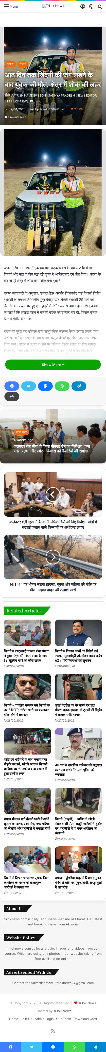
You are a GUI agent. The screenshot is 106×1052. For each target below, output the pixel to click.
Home (13, 1019)
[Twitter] (28, 386)
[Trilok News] (53, 6)
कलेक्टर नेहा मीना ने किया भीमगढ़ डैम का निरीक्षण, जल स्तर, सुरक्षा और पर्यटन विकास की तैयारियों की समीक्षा (52, 448)
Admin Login (44, 1019)
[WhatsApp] (62, 386)
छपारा (10, 64)
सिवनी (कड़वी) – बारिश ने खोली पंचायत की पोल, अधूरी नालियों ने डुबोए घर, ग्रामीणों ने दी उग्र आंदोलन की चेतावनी (78, 825)
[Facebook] (11, 386)
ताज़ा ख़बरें (21, 432)
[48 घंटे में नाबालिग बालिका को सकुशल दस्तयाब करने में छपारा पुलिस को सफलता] (78, 744)
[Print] (11, 396)
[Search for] (99, 8)
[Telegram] (78, 386)
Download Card (85, 1019)
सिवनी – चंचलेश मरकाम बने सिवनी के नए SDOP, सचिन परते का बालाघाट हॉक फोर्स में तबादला (27, 710)
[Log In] (82, 8)
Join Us (26, 1019)
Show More (52, 364)
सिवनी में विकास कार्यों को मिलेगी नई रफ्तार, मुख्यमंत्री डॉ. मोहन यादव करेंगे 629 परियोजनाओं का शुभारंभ (78, 655)
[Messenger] (45, 386)
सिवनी (22, 64)
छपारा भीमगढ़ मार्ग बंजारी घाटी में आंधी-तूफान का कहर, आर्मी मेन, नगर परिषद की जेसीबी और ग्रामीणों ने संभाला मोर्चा (27, 823)
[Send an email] (31, 101)
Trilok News (87, 1003)
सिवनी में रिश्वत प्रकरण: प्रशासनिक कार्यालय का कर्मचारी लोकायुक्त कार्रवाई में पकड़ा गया (26, 882)
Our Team (63, 1019)
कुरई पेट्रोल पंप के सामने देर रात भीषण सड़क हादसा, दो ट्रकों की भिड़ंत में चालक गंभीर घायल (78, 710)
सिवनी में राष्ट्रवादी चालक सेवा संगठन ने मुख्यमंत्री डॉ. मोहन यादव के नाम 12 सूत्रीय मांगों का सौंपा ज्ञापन (26, 655)
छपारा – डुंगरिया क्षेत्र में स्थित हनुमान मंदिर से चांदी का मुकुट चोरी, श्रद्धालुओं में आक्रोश (78, 882)
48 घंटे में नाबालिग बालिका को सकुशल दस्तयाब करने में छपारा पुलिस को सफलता (78, 769)
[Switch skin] (91, 8)
